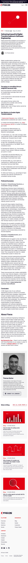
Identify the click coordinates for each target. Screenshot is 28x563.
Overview (3, 520)
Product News (18, 527)
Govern (2, 527)
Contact (3, 537)
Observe (3, 523)
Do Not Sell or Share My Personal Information (18, 556)
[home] (5, 5)
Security (3, 544)
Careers (3, 540)
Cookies (10, 555)
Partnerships (4, 542)
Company (3, 533)
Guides (16, 523)
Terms (6, 555)
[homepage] (6, 513)
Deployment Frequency (8, 118)
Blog (2, 30)
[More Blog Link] (14, 423)
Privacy (2, 555)
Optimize (3, 525)
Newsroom (3, 535)
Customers (17, 525)
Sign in (22, 5)
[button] (26, 5)
